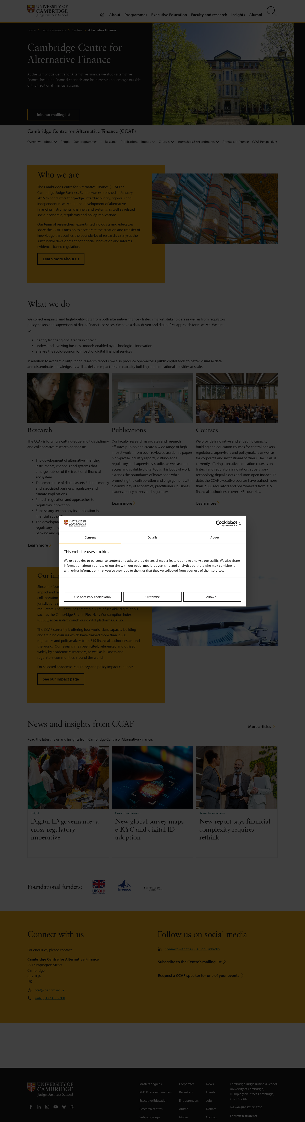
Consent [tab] (90, 537)
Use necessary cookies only (92, 596)
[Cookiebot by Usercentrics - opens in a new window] (223, 523)
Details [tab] (152, 537)
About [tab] (214, 537)
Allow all (212, 596)
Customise (152, 596)
